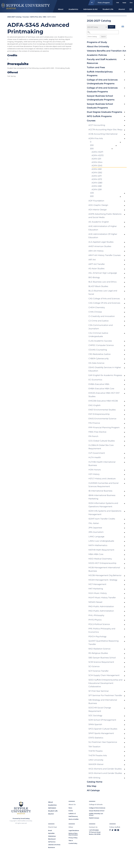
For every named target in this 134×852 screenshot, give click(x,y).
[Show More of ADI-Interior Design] (124, 210)
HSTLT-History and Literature (102, 478)
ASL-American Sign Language (102, 273)
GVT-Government (96, 453)
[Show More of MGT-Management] (124, 584)
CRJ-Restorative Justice (99, 354)
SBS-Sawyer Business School (102, 658)
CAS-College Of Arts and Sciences (104, 303)
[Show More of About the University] (124, 46)
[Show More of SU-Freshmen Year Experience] (124, 742)
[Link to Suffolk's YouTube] (115, 830)
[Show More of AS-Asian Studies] (124, 269)
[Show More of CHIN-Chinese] (124, 312)
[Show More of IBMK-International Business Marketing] (124, 495)
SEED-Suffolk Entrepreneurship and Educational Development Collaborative (105, 683)
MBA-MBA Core (95, 554)
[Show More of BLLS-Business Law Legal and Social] (124, 291)
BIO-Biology (94, 277)
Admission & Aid (90, 9)
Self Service (51, 842)
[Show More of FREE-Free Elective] (124, 432)
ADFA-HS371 (97, 152)
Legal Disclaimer (74, 830)
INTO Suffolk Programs (99, 116)
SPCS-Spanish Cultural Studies (102, 729)
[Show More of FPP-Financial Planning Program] (124, 428)
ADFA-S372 (97, 179)
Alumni (122, 9)
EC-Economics (95, 380)
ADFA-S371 (97, 176)
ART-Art (92, 259)
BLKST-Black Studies (98, 286)
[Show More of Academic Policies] (124, 55)
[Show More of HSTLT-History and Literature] (124, 479)
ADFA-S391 (97, 189)
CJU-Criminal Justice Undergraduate (98, 335)
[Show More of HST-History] (124, 474)
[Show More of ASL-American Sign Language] (124, 273)
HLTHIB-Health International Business (101, 463)
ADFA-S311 (96, 159)
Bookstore (51, 847)
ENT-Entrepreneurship (99, 414)
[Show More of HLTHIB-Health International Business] (124, 462)
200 (92, 145)
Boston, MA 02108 (94, 834)
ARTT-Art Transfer (96, 264)
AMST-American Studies (99, 246)
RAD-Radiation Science (99, 649)
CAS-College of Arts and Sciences (104, 298)
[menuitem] (60, 9)
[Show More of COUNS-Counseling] (124, 350)
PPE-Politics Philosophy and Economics (101, 630)
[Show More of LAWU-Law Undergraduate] (124, 541)
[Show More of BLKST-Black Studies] (124, 286)
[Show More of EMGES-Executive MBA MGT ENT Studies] (124, 393)
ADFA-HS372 (98, 155)
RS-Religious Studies (98, 653)
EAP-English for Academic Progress (105, 375)
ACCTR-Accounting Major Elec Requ (105, 129)
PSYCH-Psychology (97, 636)
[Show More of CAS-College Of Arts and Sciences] (124, 303)
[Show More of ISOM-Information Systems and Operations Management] (124, 503)
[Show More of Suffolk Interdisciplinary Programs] (124, 71)
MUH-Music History (97, 593)
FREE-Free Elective (97, 432)
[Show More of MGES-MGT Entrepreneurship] (124, 563)
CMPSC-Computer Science (101, 345)
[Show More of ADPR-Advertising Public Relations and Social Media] (124, 214)
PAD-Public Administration (101, 606)
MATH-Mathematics (97, 545)
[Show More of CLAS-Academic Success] (124, 341)
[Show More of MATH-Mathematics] (124, 545)
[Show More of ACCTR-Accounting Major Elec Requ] (124, 130)
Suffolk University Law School (96, 814)
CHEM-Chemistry (96, 307)
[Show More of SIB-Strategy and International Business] (124, 700)
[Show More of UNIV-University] (124, 760)
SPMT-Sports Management (101, 733)
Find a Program (104, 3)
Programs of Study (97, 42)
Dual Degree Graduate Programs (104, 112)
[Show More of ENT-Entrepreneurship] (124, 414)
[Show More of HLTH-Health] (124, 457)
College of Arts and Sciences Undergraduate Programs (102, 81)
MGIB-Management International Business (104, 569)
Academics (73, 9)
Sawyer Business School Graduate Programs (100, 106)
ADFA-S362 (97, 172)
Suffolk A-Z (72, 813)
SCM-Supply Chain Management (103, 675)
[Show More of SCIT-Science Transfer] (124, 671)
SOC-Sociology (95, 715)
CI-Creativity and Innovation (101, 316)
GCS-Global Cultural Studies (101, 441)
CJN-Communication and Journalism (100, 327)
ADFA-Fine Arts (95, 138)
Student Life (108, 9)
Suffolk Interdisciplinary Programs (100, 73)
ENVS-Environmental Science (102, 418)
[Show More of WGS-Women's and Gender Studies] (124, 773)
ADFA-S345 (97, 165)
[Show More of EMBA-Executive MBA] (124, 384)
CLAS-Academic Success (100, 341)
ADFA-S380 (97, 183)
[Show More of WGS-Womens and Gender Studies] (124, 769)
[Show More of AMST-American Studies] (124, 246)
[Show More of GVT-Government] (124, 453)
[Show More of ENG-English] (124, 405)
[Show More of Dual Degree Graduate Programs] (124, 112)
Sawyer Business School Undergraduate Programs (100, 98)
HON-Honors (94, 470)
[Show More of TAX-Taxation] (124, 747)
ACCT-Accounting (96, 125)
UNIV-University (95, 760)
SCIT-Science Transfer (98, 671)
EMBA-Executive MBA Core (101, 388)
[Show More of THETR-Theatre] (124, 751)
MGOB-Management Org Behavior (104, 575)
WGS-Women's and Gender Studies (105, 773)
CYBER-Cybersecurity (98, 358)
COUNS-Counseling (97, 350)
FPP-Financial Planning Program (104, 427)
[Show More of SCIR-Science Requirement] (124, 662)
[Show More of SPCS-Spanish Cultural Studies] (124, 729)
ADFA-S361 (97, 169)
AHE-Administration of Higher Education (102, 228)
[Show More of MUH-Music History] (124, 593)
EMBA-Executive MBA (98, 384)
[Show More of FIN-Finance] (124, 423)
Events (71, 810)
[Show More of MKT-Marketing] (124, 589)
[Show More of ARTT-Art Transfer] (124, 264)
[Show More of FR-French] (124, 436)
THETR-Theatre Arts (97, 755)
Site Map (91, 786)
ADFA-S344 (97, 162)
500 (92, 196)
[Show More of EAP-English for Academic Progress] (124, 375)
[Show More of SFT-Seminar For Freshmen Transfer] (124, 695)
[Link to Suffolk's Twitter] (112, 830)
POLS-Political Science (99, 624)
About (60, 9)
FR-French (93, 436)
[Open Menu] (131, 9)
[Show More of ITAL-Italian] (124, 523)
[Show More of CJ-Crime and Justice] (124, 321)
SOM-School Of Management (102, 720)
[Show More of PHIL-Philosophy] (124, 615)
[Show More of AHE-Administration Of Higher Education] (124, 234)
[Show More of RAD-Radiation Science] (124, 649)
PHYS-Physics (95, 620)
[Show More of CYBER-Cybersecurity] (124, 359)
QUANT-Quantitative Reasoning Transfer (103, 642)
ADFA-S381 (97, 186)
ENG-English (94, 405)
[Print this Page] (123, 26)
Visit (117, 2)
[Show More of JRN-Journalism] (124, 532)
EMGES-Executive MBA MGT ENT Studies (104, 394)
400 (92, 193)
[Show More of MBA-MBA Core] (124, 554)
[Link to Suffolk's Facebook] (110, 830)
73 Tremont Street (94, 832)
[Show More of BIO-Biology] (124, 277)
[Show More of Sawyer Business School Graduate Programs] (124, 104)
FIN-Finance (94, 423)
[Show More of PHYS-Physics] (124, 620)
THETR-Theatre (95, 751)
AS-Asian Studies (96, 268)
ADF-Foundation (96, 201)
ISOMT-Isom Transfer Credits (101, 519)
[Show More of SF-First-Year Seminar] (124, 691)
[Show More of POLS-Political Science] (124, 624)
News (70, 808)
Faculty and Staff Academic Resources (102, 61)
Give (131, 2)
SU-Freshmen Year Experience (102, 742)
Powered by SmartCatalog (21, 818)
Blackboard (51, 839)
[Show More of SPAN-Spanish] (124, 724)
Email (50, 830)
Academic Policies (97, 55)
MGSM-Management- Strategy (102, 580)
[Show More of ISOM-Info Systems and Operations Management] (124, 511)
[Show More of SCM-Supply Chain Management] (124, 675)
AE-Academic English (98, 222)
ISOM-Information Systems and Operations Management (103, 505)
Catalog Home (94, 782)
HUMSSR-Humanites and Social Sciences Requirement (103, 485)
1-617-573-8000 (94, 830)
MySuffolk (51, 833)
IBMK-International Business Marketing (101, 497)
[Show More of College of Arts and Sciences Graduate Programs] (124, 88)
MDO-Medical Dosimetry (100, 559)
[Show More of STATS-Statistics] (124, 738)
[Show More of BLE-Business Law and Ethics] (124, 282)
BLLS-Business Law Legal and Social (102, 292)
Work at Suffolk (74, 819)
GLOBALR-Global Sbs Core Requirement (101, 447)
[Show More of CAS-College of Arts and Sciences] (124, 299)
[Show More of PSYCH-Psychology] (124, 637)
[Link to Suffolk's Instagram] (118, 830)
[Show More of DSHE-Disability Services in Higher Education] (124, 367)
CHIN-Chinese (95, 312)
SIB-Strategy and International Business (102, 701)
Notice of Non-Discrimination (73, 834)
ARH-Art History (96, 251)
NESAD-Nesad (95, 602)
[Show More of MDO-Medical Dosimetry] (124, 559)
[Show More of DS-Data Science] (124, 363)
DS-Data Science (96, 363)
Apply (124, 2)
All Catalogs (93, 790)
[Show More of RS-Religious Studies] (124, 653)
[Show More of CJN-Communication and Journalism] (124, 325)
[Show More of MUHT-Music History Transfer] (124, 598)
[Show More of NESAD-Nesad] (124, 602)
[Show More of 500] (120, 196)
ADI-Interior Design (97, 209)
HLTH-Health (94, 457)
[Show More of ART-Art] (124, 260)
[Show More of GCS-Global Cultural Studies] (124, 441)
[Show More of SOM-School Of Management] (124, 720)
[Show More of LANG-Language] (124, 537)
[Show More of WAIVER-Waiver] (124, 764)
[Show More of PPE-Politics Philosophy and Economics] (124, 629)
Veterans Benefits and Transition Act (106, 51)
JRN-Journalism (96, 532)
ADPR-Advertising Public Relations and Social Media (104, 216)
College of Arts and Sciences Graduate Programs (102, 90)
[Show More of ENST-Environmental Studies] (124, 410)
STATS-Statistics (95, 738)
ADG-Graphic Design (98, 205)
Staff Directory (73, 816)
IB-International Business (100, 491)
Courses (91, 120)
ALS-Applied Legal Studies (100, 242)
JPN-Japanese (95, 528)
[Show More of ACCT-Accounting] (124, 125)
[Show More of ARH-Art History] (124, 251)
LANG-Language (96, 536)
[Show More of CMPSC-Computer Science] (124, 345)
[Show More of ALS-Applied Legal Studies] (124, 242)
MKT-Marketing (95, 589)
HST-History (94, 474)
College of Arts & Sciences (97, 808)
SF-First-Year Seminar (98, 691)
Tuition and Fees (96, 67)
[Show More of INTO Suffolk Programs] (124, 116)
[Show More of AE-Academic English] (124, 222)
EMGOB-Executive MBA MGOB (103, 401)
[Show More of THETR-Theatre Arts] (124, 755)
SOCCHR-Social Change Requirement (99, 709)
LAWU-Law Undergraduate (101, 541)
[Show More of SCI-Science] (124, 666)
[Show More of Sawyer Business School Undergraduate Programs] (124, 96)
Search (103, 36)
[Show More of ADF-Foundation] (124, 201)
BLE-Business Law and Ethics (102, 282)
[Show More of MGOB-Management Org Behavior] (124, 575)
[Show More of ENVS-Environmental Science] (124, 419)
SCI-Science (94, 666)
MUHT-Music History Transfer (102, 597)
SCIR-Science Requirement (101, 662)
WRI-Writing (94, 778)
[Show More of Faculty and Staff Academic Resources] (124, 59)
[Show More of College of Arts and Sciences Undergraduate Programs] (124, 80)
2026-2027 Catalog (14, 17)
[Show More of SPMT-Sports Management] (124, 733)
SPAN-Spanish (95, 724)
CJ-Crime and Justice (98, 321)
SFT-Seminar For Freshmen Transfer (105, 695)
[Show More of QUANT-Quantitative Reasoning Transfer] (124, 641)
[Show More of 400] (124, 193)
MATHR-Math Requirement (101, 550)
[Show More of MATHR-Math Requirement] (124, 550)
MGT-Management (97, 584)
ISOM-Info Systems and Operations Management (104, 512)
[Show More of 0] (120, 142)
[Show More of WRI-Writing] (124, 778)
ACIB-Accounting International (102, 134)
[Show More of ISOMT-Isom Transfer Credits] (124, 519)
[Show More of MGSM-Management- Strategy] (124, 580)
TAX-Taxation (94, 746)
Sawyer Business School (96, 810)
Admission (52, 808)
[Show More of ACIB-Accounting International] (124, 134)
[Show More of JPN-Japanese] (124, 528)
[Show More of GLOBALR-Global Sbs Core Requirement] (124, 445)
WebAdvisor (52, 836)
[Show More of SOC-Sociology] (124, 716)
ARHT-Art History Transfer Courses (104, 255)
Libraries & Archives (54, 844)
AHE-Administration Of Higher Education (102, 236)
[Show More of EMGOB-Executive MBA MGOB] (124, 401)
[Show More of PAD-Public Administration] (124, 606)
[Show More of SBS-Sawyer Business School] (124, 658)
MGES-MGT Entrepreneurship (102, 563)
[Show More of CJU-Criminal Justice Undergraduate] (124, 333)
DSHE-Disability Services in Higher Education (104, 369)
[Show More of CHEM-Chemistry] (124, 307)
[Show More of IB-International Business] (124, 491)
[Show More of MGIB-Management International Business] (124, 568)
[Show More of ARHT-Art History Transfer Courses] (124, 255)
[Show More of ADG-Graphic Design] (124, 205)
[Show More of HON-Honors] (124, 470)
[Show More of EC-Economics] (124, 380)
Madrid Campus (94, 818)
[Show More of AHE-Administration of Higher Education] (124, 226)
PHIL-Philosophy (96, 615)
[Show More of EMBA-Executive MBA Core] (124, 389)
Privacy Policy (73, 837)
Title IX (71, 840)
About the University (98, 46)
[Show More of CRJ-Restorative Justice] (124, 354)
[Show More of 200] (116, 145)
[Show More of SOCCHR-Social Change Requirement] (124, 708)
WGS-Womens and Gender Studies (105, 769)
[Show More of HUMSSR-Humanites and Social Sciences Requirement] (124, 483)
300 (92, 148)
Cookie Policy (73, 843)
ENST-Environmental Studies (102, 410)
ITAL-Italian (93, 523)
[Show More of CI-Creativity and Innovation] (124, 316)
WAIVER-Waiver (96, 764)
